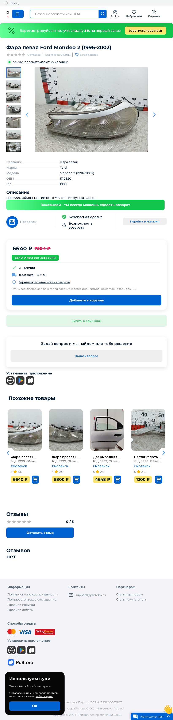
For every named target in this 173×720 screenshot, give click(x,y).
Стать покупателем (131, 599)
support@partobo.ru (91, 595)
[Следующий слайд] (154, 115)
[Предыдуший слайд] (28, 115)
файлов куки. (44, 696)
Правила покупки (21, 605)
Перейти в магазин (144, 221)
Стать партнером (129, 594)
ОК (34, 706)
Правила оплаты (20, 610)
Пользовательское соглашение (32, 599)
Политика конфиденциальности (32, 594)
